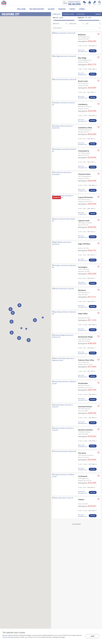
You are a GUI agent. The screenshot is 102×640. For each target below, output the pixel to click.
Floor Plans (81, 50)
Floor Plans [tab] (80, 14)
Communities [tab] (56, 14)
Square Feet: (81, 17)
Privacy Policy (7, 637)
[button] (43, 317)
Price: (54, 17)
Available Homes (82, 51)
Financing (62, 9)
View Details (92, 51)
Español (82, 9)
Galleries (51, 9)
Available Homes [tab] (68, 14)
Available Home (82, 214)
